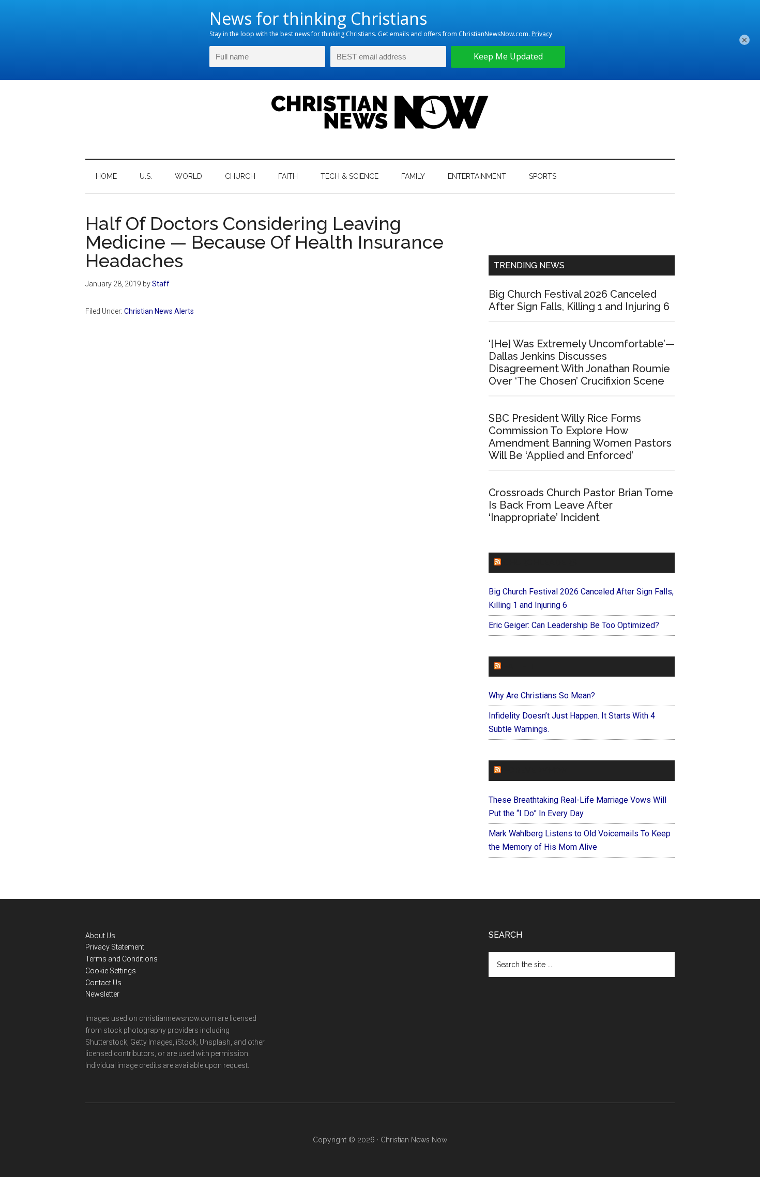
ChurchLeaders (540, 563)
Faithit (519, 666)
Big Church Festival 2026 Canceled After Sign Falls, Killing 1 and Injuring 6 (579, 300)
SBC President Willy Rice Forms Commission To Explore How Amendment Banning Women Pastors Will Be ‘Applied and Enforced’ (580, 437)
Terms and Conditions (121, 959)
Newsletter (102, 994)
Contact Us (103, 983)
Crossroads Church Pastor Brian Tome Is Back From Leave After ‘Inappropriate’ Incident (581, 505)
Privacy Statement (114, 947)
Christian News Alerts (159, 311)
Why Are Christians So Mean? (542, 695)
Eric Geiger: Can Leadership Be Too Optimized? (574, 625)
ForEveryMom (535, 770)
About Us (100, 935)
